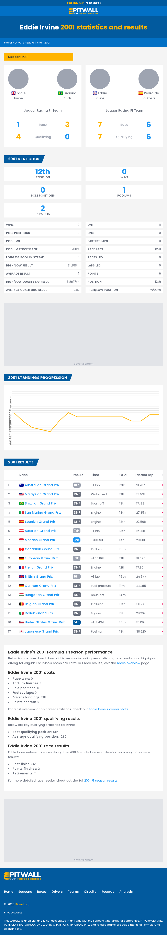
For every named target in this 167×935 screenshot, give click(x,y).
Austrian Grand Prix (40, 531)
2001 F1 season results (101, 780)
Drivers (19, 43)
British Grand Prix (39, 576)
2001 (47, 43)
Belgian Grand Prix (39, 604)
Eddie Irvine (34, 43)
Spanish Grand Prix (40, 522)
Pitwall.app (22, 904)
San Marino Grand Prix (43, 512)
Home (8, 891)
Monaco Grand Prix (40, 540)
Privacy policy (13, 912)
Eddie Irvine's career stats (108, 709)
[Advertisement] (85, 333)
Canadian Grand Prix (42, 549)
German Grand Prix (40, 586)
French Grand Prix (39, 567)
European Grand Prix (41, 558)
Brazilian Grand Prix (40, 503)
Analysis (126, 891)
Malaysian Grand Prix (42, 494)
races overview (128, 663)
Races (42, 891)
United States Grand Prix (45, 622)
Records (107, 891)
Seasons (25, 891)
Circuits (90, 891)
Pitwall (8, 43)
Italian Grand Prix (39, 613)
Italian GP (75, 3)
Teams (73, 891)
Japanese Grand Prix (41, 631)
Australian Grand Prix (42, 485)
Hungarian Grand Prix (42, 595)
